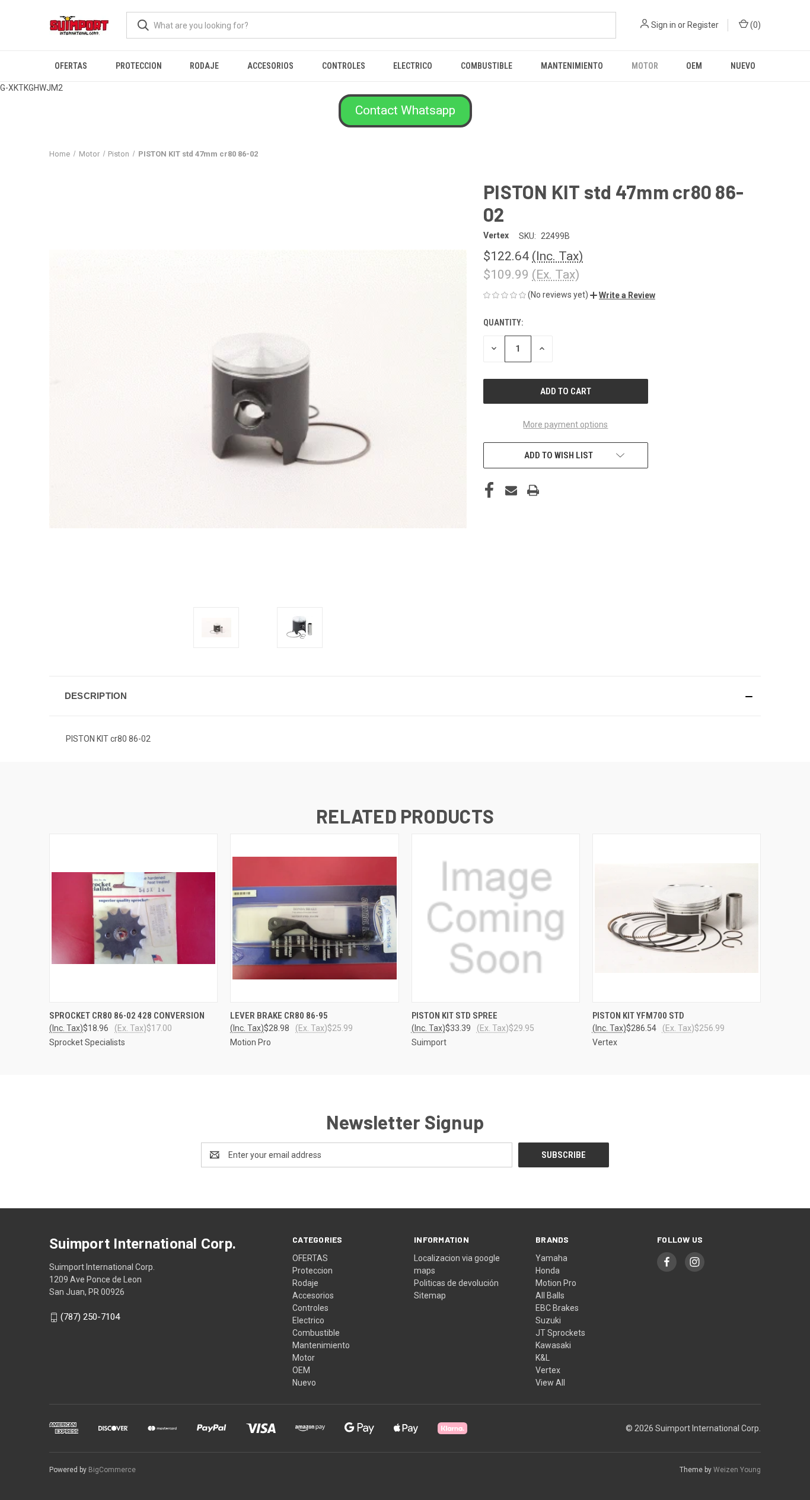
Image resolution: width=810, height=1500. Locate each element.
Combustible (486, 66)
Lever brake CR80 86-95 (279, 1015)
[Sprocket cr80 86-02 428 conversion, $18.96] (133, 918)
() (754, 25)
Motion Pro (555, 1283)
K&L (542, 1357)
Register (703, 25)
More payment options (565, 424)
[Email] (511, 490)
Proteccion (139, 66)
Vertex (547, 1370)
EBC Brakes (557, 1308)
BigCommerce (112, 1470)
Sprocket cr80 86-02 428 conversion (127, 1015)
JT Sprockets (560, 1333)
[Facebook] (489, 490)
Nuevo (743, 66)
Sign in (663, 25)
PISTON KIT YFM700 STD (638, 1015)
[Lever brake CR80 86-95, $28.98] (314, 918)
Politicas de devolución (456, 1283)
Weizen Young (737, 1470)
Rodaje (204, 66)
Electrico (412, 66)
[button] (405, 110)
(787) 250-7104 (90, 1316)
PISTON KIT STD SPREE (455, 1015)
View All (550, 1382)
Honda (547, 1270)
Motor (645, 66)
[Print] (533, 490)
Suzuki (548, 1320)
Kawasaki (553, 1345)
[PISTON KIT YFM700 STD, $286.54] (676, 918)
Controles (343, 66)
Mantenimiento (572, 66)
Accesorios (270, 66)
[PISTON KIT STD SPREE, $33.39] (496, 918)
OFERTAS (71, 66)
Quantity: (503, 322)
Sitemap (430, 1295)
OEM (694, 66)
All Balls (550, 1295)
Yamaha (551, 1258)
